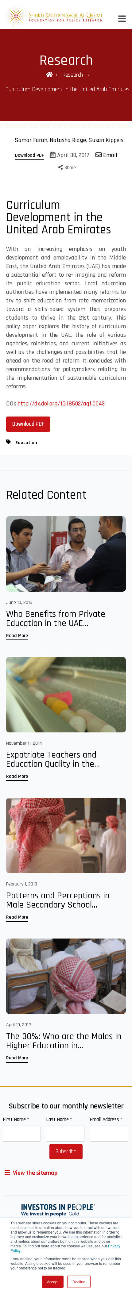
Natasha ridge (68, 140)
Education (26, 443)
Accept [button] (52, 1281)
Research (73, 75)
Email (109, 155)
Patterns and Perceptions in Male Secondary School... (58, 900)
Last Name (59, 1119)
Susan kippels (105, 140)
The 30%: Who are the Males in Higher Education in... (64, 1041)
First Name (16, 1119)
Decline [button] (78, 1281)
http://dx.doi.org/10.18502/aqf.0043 (61, 404)
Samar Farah (31, 140)
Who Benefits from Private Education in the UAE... (55, 618)
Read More (17, 635)
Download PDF (29, 155)
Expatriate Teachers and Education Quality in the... (53, 759)
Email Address (106, 1119)
